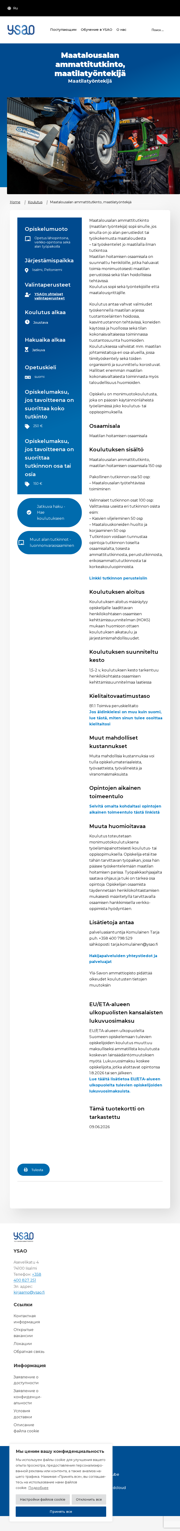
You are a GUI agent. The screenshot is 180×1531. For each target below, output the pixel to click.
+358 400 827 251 (27, 1277)
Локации (23, 1343)
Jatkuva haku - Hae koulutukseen (51, 512)
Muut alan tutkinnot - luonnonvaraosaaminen (52, 542)
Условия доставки (23, 1414)
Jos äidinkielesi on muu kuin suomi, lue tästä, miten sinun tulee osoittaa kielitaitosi (125, 718)
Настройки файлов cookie (42, 1499)
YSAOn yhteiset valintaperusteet (49, 296)
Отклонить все (89, 1499)
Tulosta (37, 1169)
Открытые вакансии (24, 1333)
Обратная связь (29, 1351)
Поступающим (63, 30)
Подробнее (38, 1488)
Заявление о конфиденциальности (27, 1397)
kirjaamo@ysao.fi (29, 1292)
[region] (60, 1483)
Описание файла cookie (26, 1428)
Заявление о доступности (26, 1380)
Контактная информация (27, 1319)
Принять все (61, 1512)
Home (15, 202)
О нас (121, 30)
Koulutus (35, 202)
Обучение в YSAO (96, 30)
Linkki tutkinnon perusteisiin (118, 578)
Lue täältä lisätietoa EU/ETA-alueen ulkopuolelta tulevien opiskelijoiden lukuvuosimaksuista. (125, 1085)
